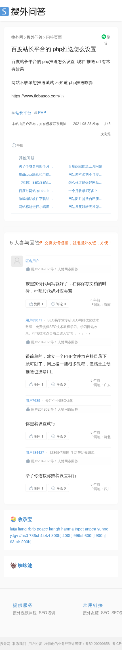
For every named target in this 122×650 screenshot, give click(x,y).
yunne (102, 529)
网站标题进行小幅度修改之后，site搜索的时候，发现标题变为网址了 (36, 206)
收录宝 (25, 519)
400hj (67, 535)
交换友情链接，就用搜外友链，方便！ (78, 242)
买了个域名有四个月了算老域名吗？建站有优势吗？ (36, 166)
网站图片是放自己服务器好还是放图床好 (85, 198)
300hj (56, 535)
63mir (15, 541)
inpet (80, 529)
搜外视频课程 (25, 612)
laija (14, 529)
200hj (26, 541)
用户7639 (33, 400)
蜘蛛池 (25, 565)
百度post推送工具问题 (85, 166)
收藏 (80, 304)
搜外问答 (35, 37)
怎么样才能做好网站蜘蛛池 (85, 182)
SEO (24, 11)
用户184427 (35, 452)
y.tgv (14, 535)
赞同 (38, 303)
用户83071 (34, 319)
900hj (101, 535)
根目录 (96, 356)
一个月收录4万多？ (83, 190)
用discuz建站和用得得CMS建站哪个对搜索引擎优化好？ (36, 174)
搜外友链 (91, 612)
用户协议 (35, 643)
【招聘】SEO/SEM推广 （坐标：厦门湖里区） (36, 182)
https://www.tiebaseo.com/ (35, 96)
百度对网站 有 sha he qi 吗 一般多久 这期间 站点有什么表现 (36, 190)
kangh (55, 529)
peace (43, 529)
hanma (68, 529)
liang (23, 529)
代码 (47, 283)
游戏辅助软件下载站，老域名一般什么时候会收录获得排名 (36, 198)
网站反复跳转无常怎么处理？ (85, 206)
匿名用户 (32, 260)
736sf (34, 535)
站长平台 (23, 112)
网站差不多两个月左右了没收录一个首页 (85, 174)
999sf (79, 535)
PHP (42, 112)
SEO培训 (47, 612)
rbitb (32, 529)
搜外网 (17, 37)
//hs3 (24, 535)
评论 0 (61, 303)
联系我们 (19, 643)
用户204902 (40, 268)
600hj (90, 535)
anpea (91, 529)
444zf (45, 535)
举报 (19, 145)
